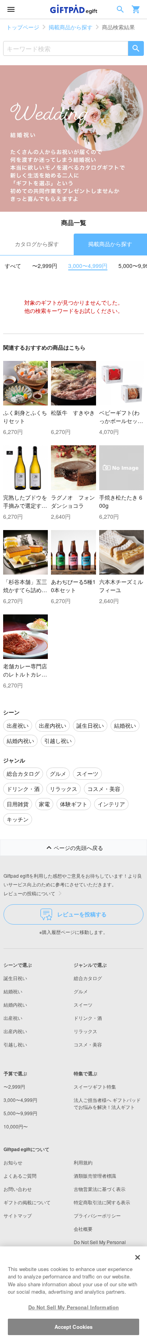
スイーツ (83, 1004)
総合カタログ (88, 978)
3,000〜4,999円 (87, 266)
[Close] (137, 1257)
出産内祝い (15, 1031)
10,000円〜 (16, 1126)
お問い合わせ (18, 1188)
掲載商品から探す (71, 27)
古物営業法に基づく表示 (99, 1188)
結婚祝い (13, 991)
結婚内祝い (15, 1004)
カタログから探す (37, 244)
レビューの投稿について (29, 893)
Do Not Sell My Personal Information (73, 1307)
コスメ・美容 (88, 1044)
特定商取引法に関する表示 (102, 1202)
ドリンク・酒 (88, 1017)
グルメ (81, 991)
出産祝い (13, 1017)
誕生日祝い (15, 978)
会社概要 (83, 1228)
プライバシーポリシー (97, 1215)
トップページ (22, 27)
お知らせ (13, 1162)
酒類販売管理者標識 (95, 1175)
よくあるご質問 (20, 1175)
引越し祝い (15, 1044)
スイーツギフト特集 (95, 1086)
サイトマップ (18, 1215)
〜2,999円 (44, 266)
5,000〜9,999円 (20, 1113)
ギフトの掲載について (27, 1202)
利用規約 (83, 1162)
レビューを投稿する (82, 914)
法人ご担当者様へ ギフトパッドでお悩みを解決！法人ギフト (107, 1103)
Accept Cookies (73, 1326)
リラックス (85, 1031)
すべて (13, 266)
